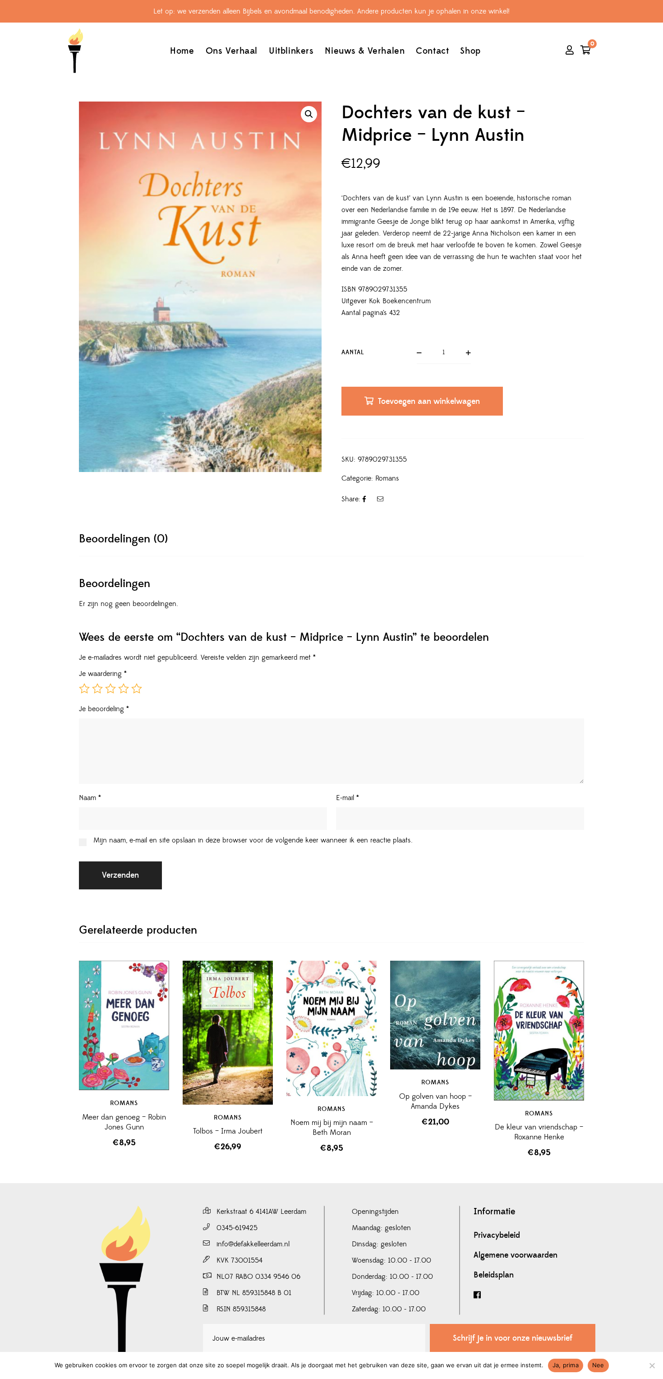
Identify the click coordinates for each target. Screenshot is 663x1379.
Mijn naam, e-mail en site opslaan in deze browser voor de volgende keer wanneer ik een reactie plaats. (253, 840)
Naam (90, 797)
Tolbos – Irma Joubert (227, 1131)
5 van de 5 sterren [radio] (136, 688)
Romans (387, 478)
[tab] (123, 539)
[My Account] (570, 51)
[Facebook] (534, 1295)
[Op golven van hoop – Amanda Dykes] (435, 1015)
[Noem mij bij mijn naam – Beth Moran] (331, 1028)
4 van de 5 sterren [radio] (123, 688)
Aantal (352, 352)
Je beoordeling (104, 708)
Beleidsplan (494, 1275)
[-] (75, 51)
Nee (598, 1365)
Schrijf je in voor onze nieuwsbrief (512, 1338)
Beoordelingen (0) (123, 539)
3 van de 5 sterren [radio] (110, 688)
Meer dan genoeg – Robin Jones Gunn (124, 1122)
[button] (309, 114)
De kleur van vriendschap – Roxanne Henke (539, 1132)
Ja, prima (565, 1365)
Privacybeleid (497, 1235)
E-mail (347, 797)
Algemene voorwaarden (515, 1255)
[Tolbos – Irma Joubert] (228, 1033)
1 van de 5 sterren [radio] (84, 688)
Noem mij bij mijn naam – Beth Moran (331, 1128)
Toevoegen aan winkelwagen (429, 401)
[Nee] (651, 1365)
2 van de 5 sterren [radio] (97, 688)
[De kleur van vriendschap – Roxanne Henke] (539, 1031)
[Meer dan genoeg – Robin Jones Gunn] (124, 1026)
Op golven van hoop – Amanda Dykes (435, 1101)
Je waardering (103, 673)
